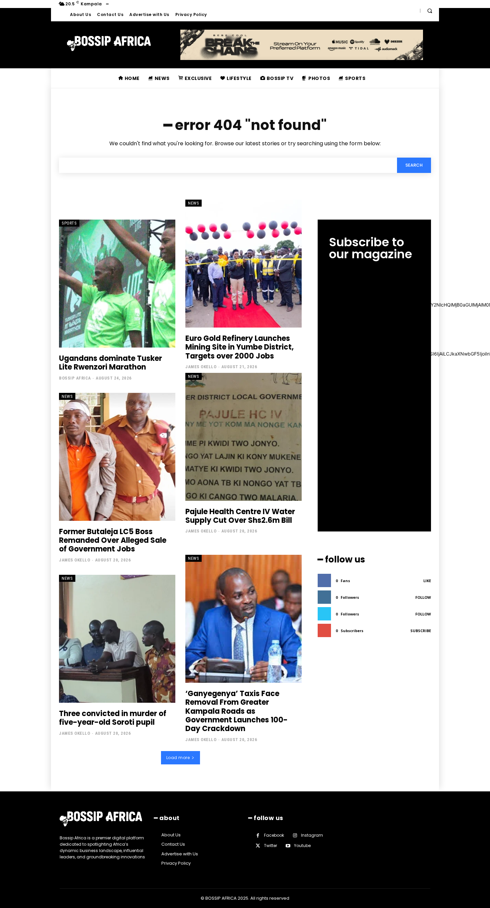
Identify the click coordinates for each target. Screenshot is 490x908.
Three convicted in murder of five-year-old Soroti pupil (112, 717)
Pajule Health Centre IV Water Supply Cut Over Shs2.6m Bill (240, 515)
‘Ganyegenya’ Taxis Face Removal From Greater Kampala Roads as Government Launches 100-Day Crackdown (236, 711)
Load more (178, 757)
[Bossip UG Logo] (109, 43)
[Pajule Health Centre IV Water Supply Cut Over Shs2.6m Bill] (243, 437)
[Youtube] (288, 846)
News (193, 203)
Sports (69, 223)
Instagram (312, 835)
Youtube (302, 845)
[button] (429, 10)
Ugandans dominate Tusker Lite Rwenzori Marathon (110, 362)
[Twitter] (258, 846)
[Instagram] (295, 835)
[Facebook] (258, 835)
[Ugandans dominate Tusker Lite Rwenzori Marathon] (117, 284)
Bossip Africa (75, 378)
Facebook (274, 835)
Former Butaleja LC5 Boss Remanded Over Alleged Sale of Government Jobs (112, 540)
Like (427, 580)
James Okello (200, 366)
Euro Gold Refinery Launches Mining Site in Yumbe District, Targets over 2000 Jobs (239, 347)
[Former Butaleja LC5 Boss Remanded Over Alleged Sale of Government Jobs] (117, 457)
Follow (423, 597)
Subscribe (420, 630)
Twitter (270, 845)
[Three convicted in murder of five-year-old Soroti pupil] (117, 639)
